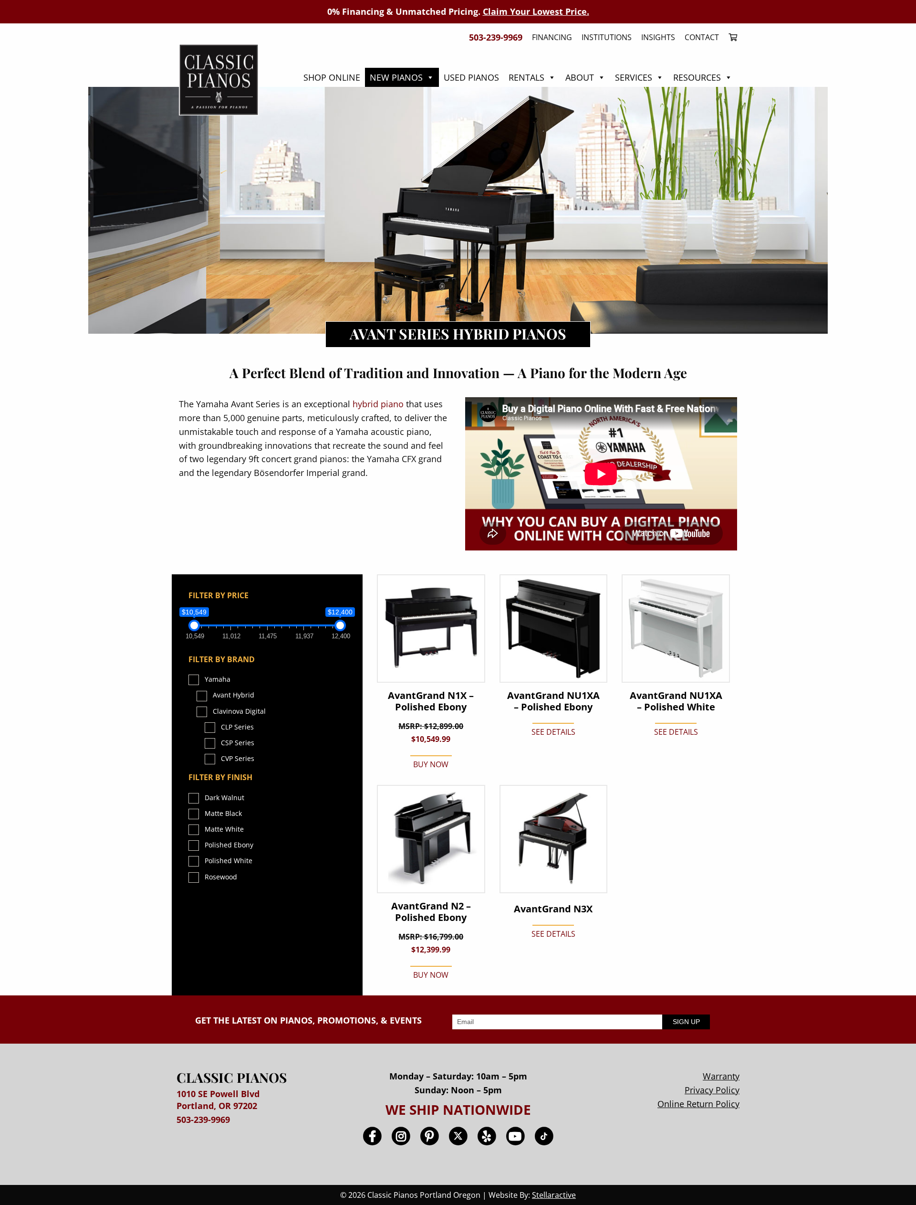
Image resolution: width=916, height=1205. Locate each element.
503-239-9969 (203, 1119)
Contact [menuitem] (702, 37)
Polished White (228, 860)
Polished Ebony (229, 844)
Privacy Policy (712, 1090)
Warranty (721, 1076)
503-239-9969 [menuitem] (495, 37)
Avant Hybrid (233, 694)
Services (633, 77)
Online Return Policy (698, 1104)
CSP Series (237, 742)
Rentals (526, 77)
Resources (697, 77)
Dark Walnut (224, 797)
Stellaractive (554, 1195)
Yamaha (217, 679)
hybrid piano (378, 404)
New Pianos (396, 77)
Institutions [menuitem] (607, 37)
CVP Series (237, 758)
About (579, 77)
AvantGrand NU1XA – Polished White (676, 701)
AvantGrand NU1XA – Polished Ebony (553, 701)
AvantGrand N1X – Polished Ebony (431, 701)
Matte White (224, 829)
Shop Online (331, 77)
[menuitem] (730, 37)
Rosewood (221, 876)
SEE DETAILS (553, 732)
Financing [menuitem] (552, 37)
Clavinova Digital (239, 711)
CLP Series (237, 726)
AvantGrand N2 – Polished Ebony (431, 911)
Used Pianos (471, 77)
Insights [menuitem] (658, 37)
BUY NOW (430, 764)
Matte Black (223, 813)
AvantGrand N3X (553, 909)
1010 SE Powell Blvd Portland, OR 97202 (218, 1099)
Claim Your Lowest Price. (536, 11)
